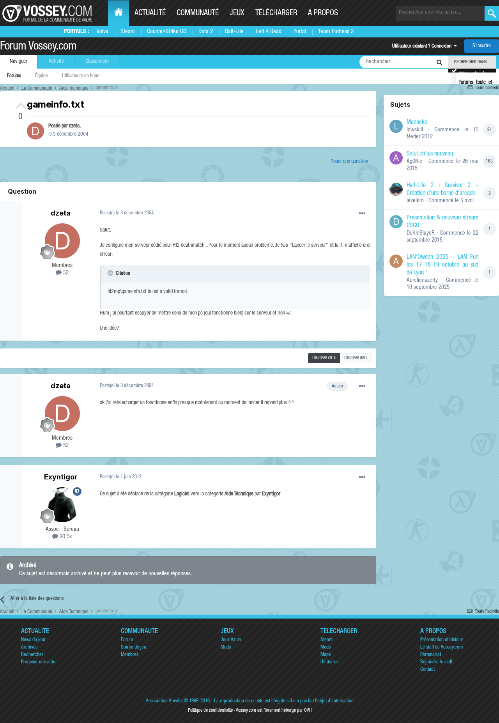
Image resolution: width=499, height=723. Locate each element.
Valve (102, 32)
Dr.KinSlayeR (421, 233)
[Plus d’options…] (362, 213)
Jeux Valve (231, 640)
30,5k (65, 537)
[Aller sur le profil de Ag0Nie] (396, 157)
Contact (427, 669)
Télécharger (276, 14)
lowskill (415, 130)
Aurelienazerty (422, 280)
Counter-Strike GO (166, 32)
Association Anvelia (164, 701)
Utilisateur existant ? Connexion (423, 46)
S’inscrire (481, 46)
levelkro (415, 201)
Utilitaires (329, 662)
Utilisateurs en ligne (80, 76)
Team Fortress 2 (336, 32)
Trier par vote (324, 358)
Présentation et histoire (442, 640)
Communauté (198, 14)
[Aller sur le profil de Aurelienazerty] (396, 261)
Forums (14, 76)
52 (65, 273)
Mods (226, 647)
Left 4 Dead (268, 32)
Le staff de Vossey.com (441, 647)
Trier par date (356, 358)
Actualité (150, 14)
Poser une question (349, 161)
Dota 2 (205, 32)
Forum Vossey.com (38, 47)
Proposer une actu (38, 662)
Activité (56, 61)
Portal (300, 32)
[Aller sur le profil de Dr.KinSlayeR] (396, 221)
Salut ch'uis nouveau (430, 154)
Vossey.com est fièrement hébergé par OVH (273, 710)
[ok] (492, 13)
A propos (323, 14)
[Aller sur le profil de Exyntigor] (62, 504)
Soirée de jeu (133, 647)
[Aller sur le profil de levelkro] (396, 189)
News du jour (33, 640)
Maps (325, 655)
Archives (29, 647)
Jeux (237, 14)
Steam (127, 32)
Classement (97, 61)
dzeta (74, 126)
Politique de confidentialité (210, 710)
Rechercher (32, 655)
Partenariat (430, 655)
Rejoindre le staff (436, 662)
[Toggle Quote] (111, 273)
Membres (129, 655)
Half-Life (234, 32)
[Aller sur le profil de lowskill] (396, 126)
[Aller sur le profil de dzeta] (35, 131)
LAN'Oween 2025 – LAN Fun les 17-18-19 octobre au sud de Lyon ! (442, 265)
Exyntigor (61, 477)
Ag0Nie (414, 161)
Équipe (41, 76)
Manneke (417, 123)
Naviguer (18, 61)
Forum (127, 640)
